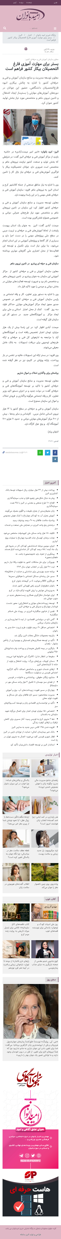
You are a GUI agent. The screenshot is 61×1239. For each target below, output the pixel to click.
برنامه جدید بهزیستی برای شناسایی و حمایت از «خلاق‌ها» (30, 572)
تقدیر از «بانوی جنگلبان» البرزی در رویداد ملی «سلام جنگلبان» (33, 613)
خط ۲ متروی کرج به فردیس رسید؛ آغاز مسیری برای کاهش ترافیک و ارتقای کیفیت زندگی (31, 720)
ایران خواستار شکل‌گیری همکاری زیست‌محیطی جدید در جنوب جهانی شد (32, 596)
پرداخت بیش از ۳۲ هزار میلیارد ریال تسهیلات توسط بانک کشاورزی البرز (31, 491)
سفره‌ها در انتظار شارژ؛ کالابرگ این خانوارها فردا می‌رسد (30, 656)
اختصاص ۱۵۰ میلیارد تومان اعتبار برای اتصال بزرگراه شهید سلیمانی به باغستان (31, 712)
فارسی (55, 3)
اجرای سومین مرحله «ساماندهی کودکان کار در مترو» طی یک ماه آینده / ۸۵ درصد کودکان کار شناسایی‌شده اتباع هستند (31, 547)
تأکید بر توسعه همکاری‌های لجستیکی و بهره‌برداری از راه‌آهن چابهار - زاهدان (30, 642)
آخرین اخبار (50, 483)
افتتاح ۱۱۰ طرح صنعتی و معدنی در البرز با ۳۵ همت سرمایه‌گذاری (34, 504)
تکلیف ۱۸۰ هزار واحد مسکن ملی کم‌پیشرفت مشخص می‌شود (29, 533)
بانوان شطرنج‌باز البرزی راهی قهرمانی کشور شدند (33, 586)
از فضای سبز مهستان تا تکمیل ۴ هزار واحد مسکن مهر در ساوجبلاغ (31, 683)
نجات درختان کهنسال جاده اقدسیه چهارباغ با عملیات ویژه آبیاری (31, 539)
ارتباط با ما (29, 3)
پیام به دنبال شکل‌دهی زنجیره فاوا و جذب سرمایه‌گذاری (31, 498)
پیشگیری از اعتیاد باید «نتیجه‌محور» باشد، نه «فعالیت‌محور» (37, 555)
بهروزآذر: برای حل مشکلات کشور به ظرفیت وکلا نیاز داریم (29, 562)
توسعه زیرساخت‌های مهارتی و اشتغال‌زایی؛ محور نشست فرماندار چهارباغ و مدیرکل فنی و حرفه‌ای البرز (32, 605)
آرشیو (14, 3)
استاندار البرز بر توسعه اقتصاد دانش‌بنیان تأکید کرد (33, 745)
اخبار (30, 35)
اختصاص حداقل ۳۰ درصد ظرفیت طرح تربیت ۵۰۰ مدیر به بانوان (31, 629)
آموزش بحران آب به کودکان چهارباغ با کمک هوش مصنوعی (29, 516)
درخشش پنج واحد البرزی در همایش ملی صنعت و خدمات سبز (31, 526)
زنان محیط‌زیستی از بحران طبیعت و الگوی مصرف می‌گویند (30, 511)
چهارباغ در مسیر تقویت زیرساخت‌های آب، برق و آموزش (30, 690)
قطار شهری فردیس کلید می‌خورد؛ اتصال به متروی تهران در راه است (31, 738)
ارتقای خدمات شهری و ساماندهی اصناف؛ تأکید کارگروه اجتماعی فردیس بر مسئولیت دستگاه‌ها (32, 671)
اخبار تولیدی (51, 755)
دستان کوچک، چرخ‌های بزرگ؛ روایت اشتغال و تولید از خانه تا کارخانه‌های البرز (32, 662)
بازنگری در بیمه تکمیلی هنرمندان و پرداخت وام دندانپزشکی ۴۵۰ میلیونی (31, 650)
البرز (20, 35)
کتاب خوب (51, 899)
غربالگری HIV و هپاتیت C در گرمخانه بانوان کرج (33, 581)
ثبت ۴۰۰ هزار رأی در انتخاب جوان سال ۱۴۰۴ (36, 567)
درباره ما (21, 3)
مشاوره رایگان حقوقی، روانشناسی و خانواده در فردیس (31, 677)
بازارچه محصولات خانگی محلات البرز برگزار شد (34, 636)
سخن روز (51, 979)
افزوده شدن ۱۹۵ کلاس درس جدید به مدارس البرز (33, 727)
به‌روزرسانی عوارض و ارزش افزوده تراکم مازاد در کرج (32, 590)
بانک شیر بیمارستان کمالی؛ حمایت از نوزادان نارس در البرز (29, 732)
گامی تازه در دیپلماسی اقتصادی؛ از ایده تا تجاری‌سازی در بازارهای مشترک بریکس (31, 621)
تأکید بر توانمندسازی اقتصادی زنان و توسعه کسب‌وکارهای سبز (31, 704)
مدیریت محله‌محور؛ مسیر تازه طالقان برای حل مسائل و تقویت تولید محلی (32, 696)
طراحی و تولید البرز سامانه (30, 1234)
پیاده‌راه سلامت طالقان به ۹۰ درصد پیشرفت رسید (34, 520)
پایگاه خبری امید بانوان (46, 35)
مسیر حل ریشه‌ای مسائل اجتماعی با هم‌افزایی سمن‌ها (32, 576)
